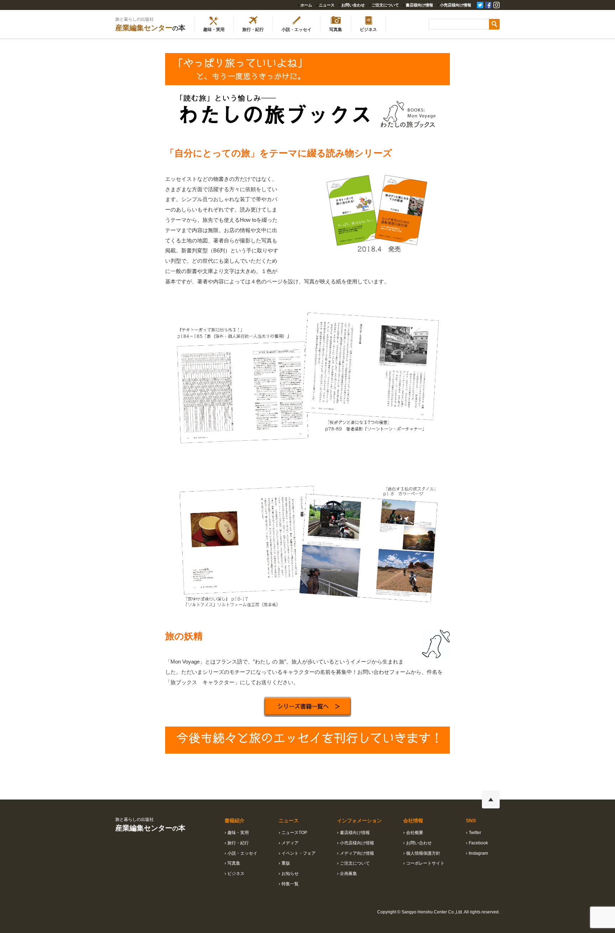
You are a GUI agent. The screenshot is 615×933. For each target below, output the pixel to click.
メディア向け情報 (357, 853)
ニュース (327, 5)
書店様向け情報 (419, 5)
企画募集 (348, 873)
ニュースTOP (294, 832)
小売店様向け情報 (455, 5)
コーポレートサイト (425, 863)
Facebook (478, 842)
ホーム (306, 5)
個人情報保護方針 (423, 853)
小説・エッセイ (242, 853)
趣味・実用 (238, 832)
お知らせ (290, 873)
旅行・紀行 (238, 842)
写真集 (233, 863)
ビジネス (236, 873)
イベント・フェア (299, 853)
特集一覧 (290, 883)
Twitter (475, 832)
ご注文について (385, 5)
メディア (290, 842)
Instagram (478, 853)
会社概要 (414, 832)
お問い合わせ (353, 5)
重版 (286, 863)
